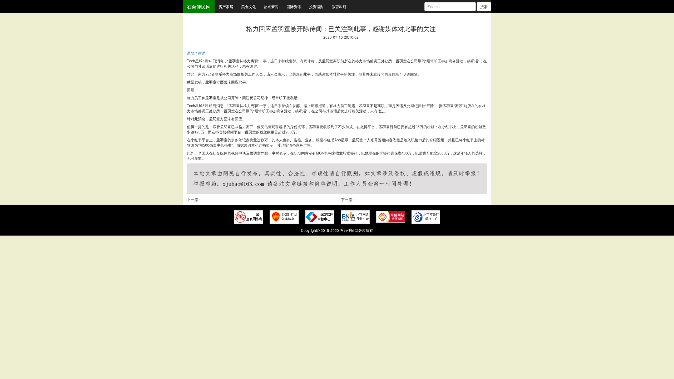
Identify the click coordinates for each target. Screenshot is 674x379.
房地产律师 (196, 53)
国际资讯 (293, 6)
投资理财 (316, 6)
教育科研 (339, 6)
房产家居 (226, 6)
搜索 (484, 6)
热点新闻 (271, 6)
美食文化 (248, 6)
